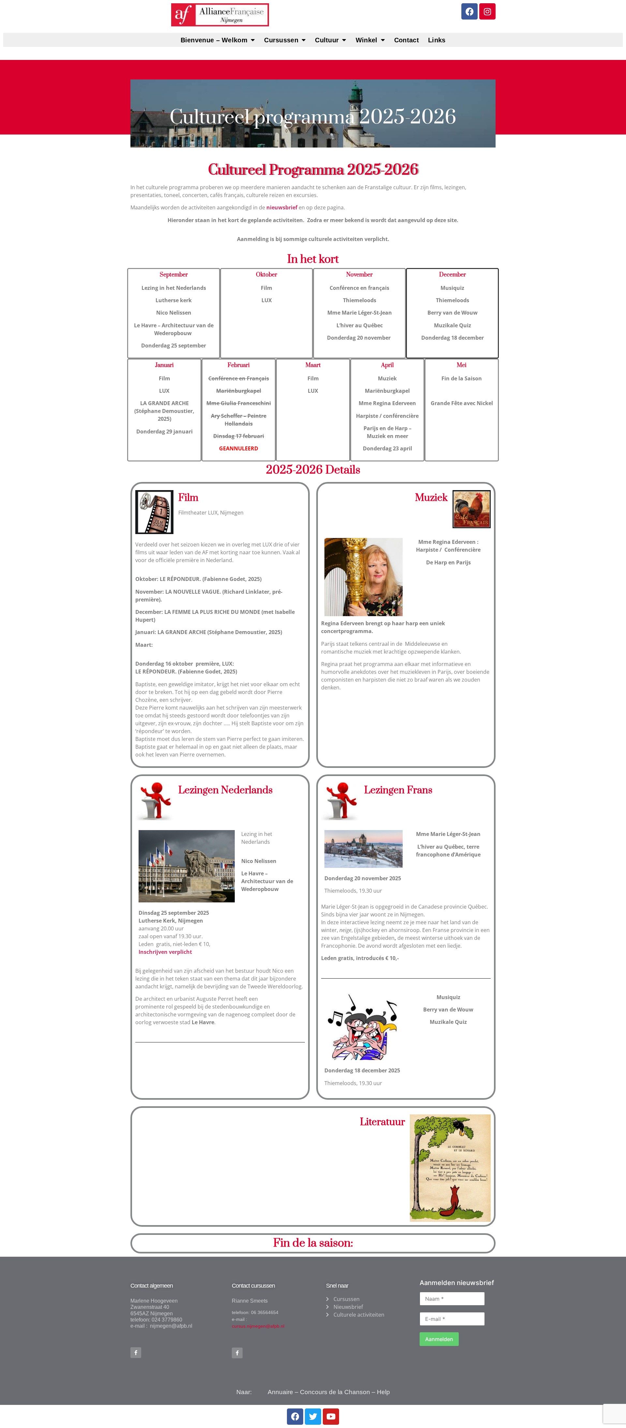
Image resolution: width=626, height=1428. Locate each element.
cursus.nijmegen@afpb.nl (258, 1326)
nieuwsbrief (282, 207)
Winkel (367, 40)
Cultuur (327, 40)
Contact (406, 40)
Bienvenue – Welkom (214, 40)
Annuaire (280, 1392)
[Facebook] (469, 11)
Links (437, 40)
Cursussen (281, 40)
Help (383, 1392)
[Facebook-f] (135, 1352)
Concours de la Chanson (335, 1392)
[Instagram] (487, 11)
